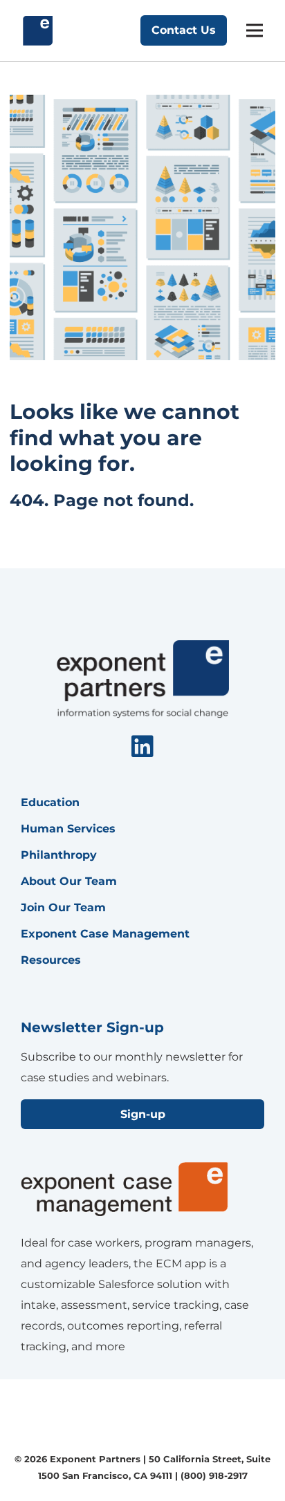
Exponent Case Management (105, 933)
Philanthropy (59, 854)
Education (50, 802)
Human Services (68, 828)
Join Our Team (63, 907)
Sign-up (142, 1114)
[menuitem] (142, 747)
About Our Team (69, 881)
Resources (51, 960)
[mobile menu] (254, 30)
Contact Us (183, 30)
